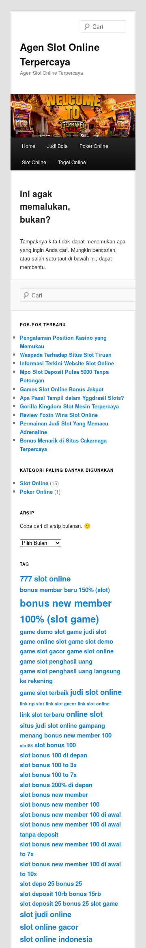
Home (28, 145)
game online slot (43, 641)
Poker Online (93, 145)
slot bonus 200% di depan (56, 784)
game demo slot (42, 631)
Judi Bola (57, 145)
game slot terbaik (44, 692)
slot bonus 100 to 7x (48, 774)
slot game (104, 903)
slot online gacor (49, 926)
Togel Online (72, 161)
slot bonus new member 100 (59, 804)
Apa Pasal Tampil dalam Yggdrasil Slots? (72, 397)
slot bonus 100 (55, 744)
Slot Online (34, 161)
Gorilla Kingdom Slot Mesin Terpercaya (69, 406)
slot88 (26, 745)
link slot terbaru (42, 714)
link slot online (94, 704)
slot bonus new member (54, 794)
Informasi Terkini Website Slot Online (67, 363)
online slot (84, 713)
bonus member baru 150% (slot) (65, 589)
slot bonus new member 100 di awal (70, 814)
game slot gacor (42, 650)
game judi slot (86, 631)
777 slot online (45, 578)
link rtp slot (32, 704)
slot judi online (45, 914)
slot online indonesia (56, 938)
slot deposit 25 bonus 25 (54, 903)
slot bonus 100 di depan (53, 755)
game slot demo (90, 641)
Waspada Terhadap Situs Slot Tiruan (66, 354)
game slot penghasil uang (56, 661)
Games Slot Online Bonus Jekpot (61, 389)
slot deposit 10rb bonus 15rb (60, 893)
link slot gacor (61, 704)
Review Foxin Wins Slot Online (59, 415)
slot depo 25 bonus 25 (51, 883)
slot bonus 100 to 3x (48, 764)
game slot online (90, 650)
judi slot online (96, 691)
